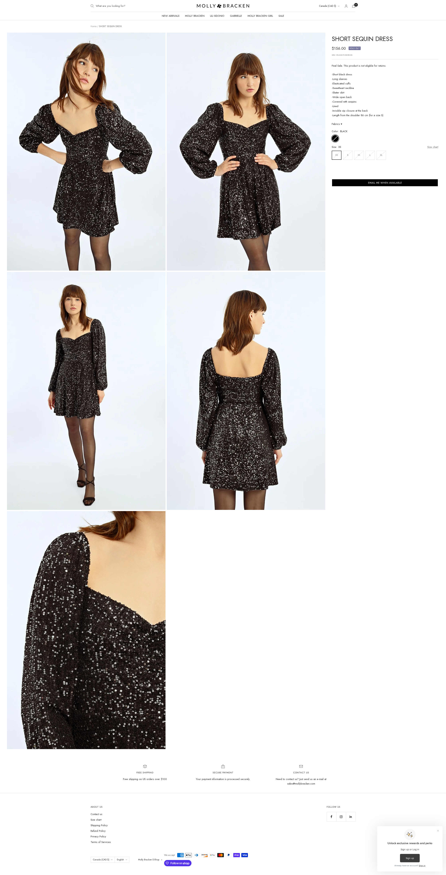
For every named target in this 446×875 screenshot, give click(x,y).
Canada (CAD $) (327, 6)
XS (336, 155)
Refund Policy (98, 831)
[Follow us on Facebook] (331, 816)
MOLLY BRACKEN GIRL (260, 16)
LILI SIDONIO (217, 16)
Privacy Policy (98, 836)
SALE (281, 16)
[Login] (346, 6)
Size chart (432, 147)
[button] (385, 183)
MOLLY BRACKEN (195, 16)
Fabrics (337, 124)
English (120, 859)
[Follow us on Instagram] (341, 816)
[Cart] (353, 6)
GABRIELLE (236, 16)
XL (381, 155)
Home (94, 26)
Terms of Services (101, 842)
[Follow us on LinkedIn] (350, 816)
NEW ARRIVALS (170, 16)
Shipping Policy (99, 825)
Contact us (96, 814)
